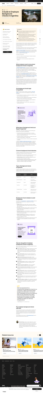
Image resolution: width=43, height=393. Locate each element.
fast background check (30, 315)
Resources (21, 3)
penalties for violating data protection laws (25, 141)
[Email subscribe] (40, 386)
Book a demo (38, 3)
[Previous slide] (38, 335)
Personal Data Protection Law (26, 73)
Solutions (8, 3)
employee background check (21, 67)
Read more (5, 353)
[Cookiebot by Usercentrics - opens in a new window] (4, 391)
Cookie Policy (27, 389)
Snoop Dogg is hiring (37, 381)
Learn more (19, 236)
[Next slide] (40, 335)
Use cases (12, 3)
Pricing (25, 3)
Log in (35, 3)
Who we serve (16, 3)
